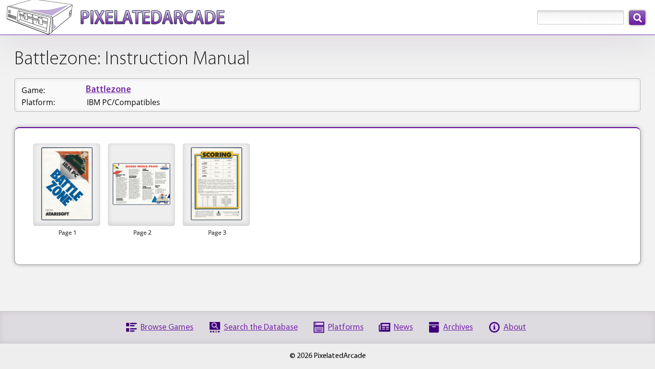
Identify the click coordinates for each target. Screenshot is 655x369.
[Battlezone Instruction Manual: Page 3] (216, 217)
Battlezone (108, 90)
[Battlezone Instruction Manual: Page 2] (141, 202)
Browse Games (166, 327)
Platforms (345, 327)
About (514, 327)
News (403, 327)
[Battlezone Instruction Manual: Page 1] (67, 217)
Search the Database (261, 327)
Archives (458, 327)
